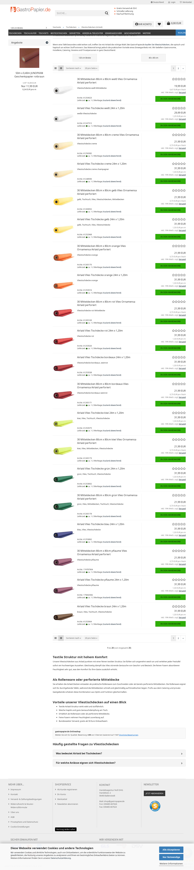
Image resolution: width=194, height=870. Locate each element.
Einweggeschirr (113, 33)
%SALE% (182, 32)
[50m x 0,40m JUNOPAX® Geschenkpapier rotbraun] (29, 58)
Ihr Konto (61, 794)
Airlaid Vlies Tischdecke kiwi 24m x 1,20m (100, 412)
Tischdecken (15, 33)
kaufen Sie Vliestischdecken (157, 44)
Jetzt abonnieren (154, 793)
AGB (12, 817)
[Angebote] (47, 42)
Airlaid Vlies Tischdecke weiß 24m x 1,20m (101, 108)
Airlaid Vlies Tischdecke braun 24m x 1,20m (101, 606)
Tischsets (43, 33)
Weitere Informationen (171, 863)
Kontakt (14, 794)
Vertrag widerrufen (65, 829)
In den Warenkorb (171, 99)
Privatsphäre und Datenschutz (24, 821)
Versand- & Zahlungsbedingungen (26, 799)
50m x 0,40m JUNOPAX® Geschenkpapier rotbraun (29, 74)
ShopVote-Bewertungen (128, 735)
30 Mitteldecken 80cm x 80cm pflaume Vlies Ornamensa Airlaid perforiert (102, 552)
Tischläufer (30, 33)
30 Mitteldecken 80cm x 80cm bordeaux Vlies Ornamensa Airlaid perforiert (103, 385)
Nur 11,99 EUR (29, 84)
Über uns (15, 812)
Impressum (16, 789)
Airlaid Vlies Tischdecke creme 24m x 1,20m (102, 163)
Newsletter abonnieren (67, 804)
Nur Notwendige (171, 857)
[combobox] (73, 68)
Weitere (147, 33)
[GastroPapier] (30, 12)
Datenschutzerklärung (61, 858)
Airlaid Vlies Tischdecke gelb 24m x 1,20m (100, 219)
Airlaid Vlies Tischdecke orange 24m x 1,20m (102, 275)
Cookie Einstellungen (20, 826)
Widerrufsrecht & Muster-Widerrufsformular (22, 806)
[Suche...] (107, 13)
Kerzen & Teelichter (92, 33)
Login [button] (172, 2)
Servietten (74, 33)
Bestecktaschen (59, 33)
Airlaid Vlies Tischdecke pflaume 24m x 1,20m (103, 579)
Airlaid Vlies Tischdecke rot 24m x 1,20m (100, 330)
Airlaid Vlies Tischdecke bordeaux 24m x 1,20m (103, 357)
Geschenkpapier (132, 33)
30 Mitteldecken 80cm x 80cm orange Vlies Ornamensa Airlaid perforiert (101, 247)
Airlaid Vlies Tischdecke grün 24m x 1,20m (101, 468)
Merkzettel (187, 2)
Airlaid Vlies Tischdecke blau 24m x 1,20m (100, 524)
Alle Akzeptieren (171, 849)
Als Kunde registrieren (67, 789)
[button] (157, 2)
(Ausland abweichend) (112, 100)
